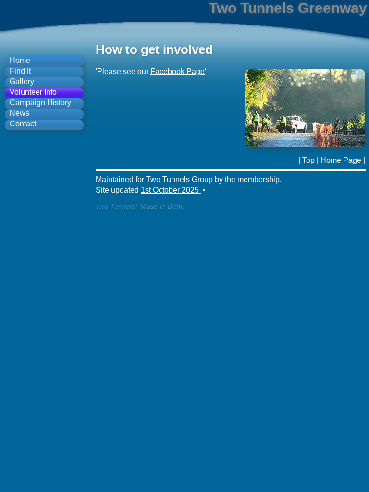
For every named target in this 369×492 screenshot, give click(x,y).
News (19, 113)
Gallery (22, 81)
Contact (23, 124)
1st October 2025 (171, 190)
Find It (20, 71)
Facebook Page (177, 71)
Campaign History (40, 102)
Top (308, 160)
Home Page (340, 160)
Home (20, 60)
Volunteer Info (33, 92)
